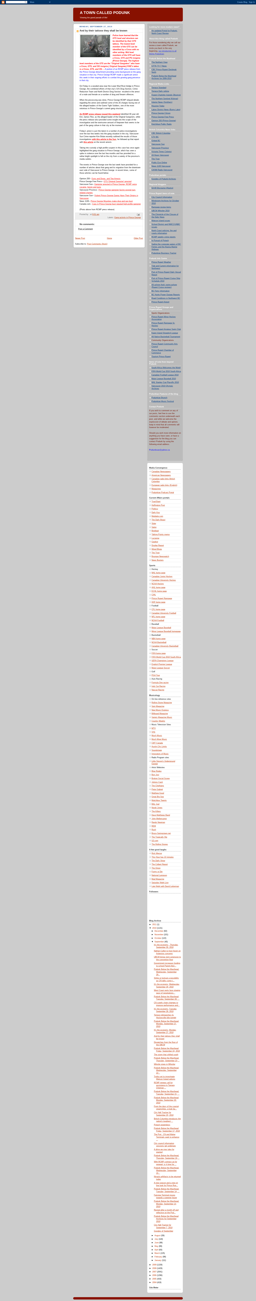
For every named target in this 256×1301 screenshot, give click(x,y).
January (158, 1260)
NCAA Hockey (158, 584)
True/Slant (156, 502)
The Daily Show (158, 861)
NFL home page (158, 617)
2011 (154, 924)
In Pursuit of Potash (160, 241)
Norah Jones (157, 808)
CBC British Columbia (161, 133)
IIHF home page (158, 602)
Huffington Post (158, 505)
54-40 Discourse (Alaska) (162, 188)
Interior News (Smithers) (162, 102)
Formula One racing (160, 683)
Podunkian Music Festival (163, 401)
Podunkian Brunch (159, 398)
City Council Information (162, 197)
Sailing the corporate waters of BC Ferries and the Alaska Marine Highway (166, 246)
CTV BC (155, 137)
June (157, 1243)
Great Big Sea (158, 797)
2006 (154, 1275)
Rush (154, 830)
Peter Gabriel (157, 789)
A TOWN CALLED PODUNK (105, 12)
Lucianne (155, 538)
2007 (154, 1272)
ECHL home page (159, 591)
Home (109, 238)
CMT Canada (157, 743)
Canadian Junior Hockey (162, 576)
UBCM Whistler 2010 (160, 211)
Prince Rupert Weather (161, 262)
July (157, 1239)
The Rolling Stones (160, 844)
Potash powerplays (162, 1125)
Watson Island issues (161, 221)
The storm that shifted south (166, 1055)
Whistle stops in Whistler (164, 1064)
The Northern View (159, 62)
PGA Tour (156, 675)
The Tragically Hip (159, 837)
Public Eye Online (159, 163)
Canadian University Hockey (164, 580)
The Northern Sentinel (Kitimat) (165, 99)
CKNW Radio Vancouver (162, 170)
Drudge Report (158, 545)
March (157, 1253)
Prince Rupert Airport (160, 302)
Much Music (157, 736)
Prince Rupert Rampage (162, 598)
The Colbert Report (160, 864)
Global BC (156, 141)
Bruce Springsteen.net (161, 833)
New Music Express (160, 710)
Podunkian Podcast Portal (163, 492)
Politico (155, 509)
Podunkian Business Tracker (164, 253)
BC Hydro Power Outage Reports (166, 295)
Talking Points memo (161, 534)
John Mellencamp (159, 819)
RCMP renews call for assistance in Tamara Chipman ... (164, 1085)
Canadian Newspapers (161, 472)
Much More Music (159, 739)
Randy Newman (158, 822)
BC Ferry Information (160, 291)
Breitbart (155, 531)
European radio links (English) (164, 485)
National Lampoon (159, 875)
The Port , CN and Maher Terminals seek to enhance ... (166, 1137)
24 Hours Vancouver (160, 155)
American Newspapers (161, 475)
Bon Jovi (155, 775)
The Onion (156, 868)
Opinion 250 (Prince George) (164, 121)
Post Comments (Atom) (97, 244)
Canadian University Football (164, 613)
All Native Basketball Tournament (166, 337)
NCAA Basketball (159, 642)
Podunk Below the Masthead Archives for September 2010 (166, 1218)
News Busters (158, 560)
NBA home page (158, 639)
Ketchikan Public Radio (162, 124)
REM (154, 826)
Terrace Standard (159, 88)
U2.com (155, 841)
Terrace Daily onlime (160, 91)
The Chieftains (158, 786)
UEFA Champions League (162, 661)
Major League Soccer (161, 668)
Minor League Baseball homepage (166, 631)
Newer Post (80, 238)
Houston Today (158, 106)
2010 (154, 928)
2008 (154, 1268)
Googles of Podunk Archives (164, 179)
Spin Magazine (158, 706)
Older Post (138, 238)
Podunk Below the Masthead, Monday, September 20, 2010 (166, 1100)
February (159, 1257)
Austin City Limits (159, 747)
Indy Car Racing (158, 686)
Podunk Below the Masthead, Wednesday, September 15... (166, 1170)
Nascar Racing (158, 690)
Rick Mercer (157, 853)
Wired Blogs (157, 549)
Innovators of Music (160, 754)
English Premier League (162, 664)
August (158, 1236)
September (159, 942)
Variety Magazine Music (162, 717)
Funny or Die (157, 872)
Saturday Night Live (160, 883)
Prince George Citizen (161, 113)
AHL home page (158, 587)
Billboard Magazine (160, 714)
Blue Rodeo (156, 771)
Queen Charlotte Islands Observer (166, 95)
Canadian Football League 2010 (165, 375)
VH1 (153, 732)
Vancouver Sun (158, 144)
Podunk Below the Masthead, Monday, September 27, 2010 (166, 1024)
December (159, 931)
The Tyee (156, 159)
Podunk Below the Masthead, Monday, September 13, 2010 (166, 1204)
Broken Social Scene (161, 778)
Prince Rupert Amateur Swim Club (166, 329)
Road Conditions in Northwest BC (166, 298)
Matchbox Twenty (159, 800)
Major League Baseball (161, 628)
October (158, 938)
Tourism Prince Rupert (161, 357)
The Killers (156, 811)
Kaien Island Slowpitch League (165, 333)
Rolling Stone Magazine (162, 703)
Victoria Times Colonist (162, 152)
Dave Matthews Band (161, 815)
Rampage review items (161, 207)
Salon (154, 527)
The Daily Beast (158, 520)
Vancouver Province (160, 148)
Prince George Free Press (163, 117)
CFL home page (158, 609)
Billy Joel (155, 804)
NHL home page (158, 573)
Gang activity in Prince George (127, 218)
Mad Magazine (158, 879)
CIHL (154, 595)
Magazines (156, 489)
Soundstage (157, 750)
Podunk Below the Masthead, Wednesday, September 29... (166, 972)
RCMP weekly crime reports (164, 237)
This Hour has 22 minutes (163, 857)
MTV (154, 728)
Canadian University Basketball (165, 646)
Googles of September (163, 1231)
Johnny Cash (157, 782)
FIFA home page (159, 653)
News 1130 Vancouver (161, 166)
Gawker (155, 542)
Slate (154, 524)
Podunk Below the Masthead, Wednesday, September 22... (166, 1070)
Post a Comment (85, 229)
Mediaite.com (157, 516)
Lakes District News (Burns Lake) (166, 110)
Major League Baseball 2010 (164, 379)
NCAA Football (158, 620)
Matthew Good (158, 793)
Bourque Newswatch (160, 556)
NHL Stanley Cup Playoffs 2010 (165, 382)
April (157, 1250)
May (157, 1246)
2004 (154, 1282)
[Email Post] (138, 215)
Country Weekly (158, 721)
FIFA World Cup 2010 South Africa (166, 371)
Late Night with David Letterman (165, 886)
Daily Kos (156, 513)
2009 (154, 1265)
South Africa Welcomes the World (166, 368)
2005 (154, 1279)
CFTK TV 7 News (159, 66)
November (159, 935)
